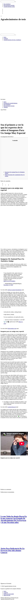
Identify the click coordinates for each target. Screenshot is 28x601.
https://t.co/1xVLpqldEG (9, 281)
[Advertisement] (14, 56)
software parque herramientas (15, 289)
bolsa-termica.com (12, 328)
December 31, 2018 (8, 285)
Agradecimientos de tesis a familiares (12, 39)
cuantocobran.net (12, 407)
